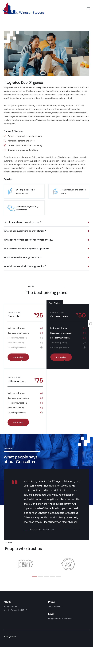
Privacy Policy (10, 636)
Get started (18, 357)
